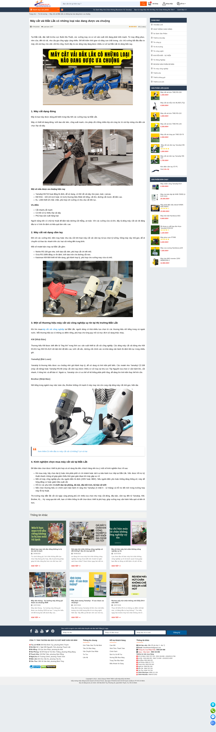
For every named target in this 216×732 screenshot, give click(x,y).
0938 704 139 (148, 670)
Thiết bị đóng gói (159, 77)
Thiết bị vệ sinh (158, 82)
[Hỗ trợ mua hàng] (213, 710)
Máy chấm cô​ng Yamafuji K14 (171, 184)
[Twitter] (47, 631)
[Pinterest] (52, 631)
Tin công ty (157, 42)
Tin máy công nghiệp (160, 69)
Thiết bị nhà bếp (159, 38)
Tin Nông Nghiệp (159, 60)
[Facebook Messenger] (213, 717)
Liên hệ (85, 657)
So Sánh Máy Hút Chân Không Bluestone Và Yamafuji (93, 10)
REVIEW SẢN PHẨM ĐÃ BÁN (163, 64)
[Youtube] (36, 631)
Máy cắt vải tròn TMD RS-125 (171, 124)
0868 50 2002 (153, 674)
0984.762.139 (148, 668)
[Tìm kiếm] (143, 3)
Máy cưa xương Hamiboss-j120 (171, 248)
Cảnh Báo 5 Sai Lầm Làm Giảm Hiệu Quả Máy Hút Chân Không (181, 10)
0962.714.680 (157, 658)
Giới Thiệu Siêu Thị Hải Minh (92, 645)
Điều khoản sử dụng (117, 663)
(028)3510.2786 (171, 656)
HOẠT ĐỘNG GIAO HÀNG (162, 29)
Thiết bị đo (157, 73)
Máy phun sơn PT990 (168, 237)
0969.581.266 (148, 666)
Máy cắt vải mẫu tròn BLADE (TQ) (172, 103)
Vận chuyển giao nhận (90, 651)
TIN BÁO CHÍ (158, 25)
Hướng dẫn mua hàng (117, 657)
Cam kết (112, 645)
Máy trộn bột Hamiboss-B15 (170, 216)
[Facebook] (31, 631)
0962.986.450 (148, 660)
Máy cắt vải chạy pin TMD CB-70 (172, 134)
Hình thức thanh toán (117, 648)
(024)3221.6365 (167, 658)
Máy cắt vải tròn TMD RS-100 (171, 92)
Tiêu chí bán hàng (89, 648)
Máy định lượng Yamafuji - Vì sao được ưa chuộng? (87, 601)
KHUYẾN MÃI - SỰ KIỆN (162, 55)
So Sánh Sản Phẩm (160, 33)
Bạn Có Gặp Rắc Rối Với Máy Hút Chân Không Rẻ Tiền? (135, 10)
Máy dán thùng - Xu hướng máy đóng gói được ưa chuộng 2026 (47, 601)
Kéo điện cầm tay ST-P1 (169, 166)
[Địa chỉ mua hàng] (213, 704)
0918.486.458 (147, 658)
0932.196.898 (160, 656)
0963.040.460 (149, 664)
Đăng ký (176, 632)
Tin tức (85, 654)
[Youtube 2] (42, 631)
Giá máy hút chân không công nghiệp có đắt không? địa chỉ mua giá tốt (87, 550)
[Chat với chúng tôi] (213, 723)
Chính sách (113, 651)
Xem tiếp (34, 566)
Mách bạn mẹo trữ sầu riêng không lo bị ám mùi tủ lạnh (46, 550)
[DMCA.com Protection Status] (48, 667)
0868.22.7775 (149, 662)
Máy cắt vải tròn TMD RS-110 (170, 113)
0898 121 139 (153, 672)
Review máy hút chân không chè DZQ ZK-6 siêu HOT (127, 601)
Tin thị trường (158, 47)
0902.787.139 (150, 656)
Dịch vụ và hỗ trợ (116, 654)
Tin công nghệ (158, 51)
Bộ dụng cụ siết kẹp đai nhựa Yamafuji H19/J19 (170, 227)
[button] (182, 3)
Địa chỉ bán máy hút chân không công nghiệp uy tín (126, 550)
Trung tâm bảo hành (117, 660)
